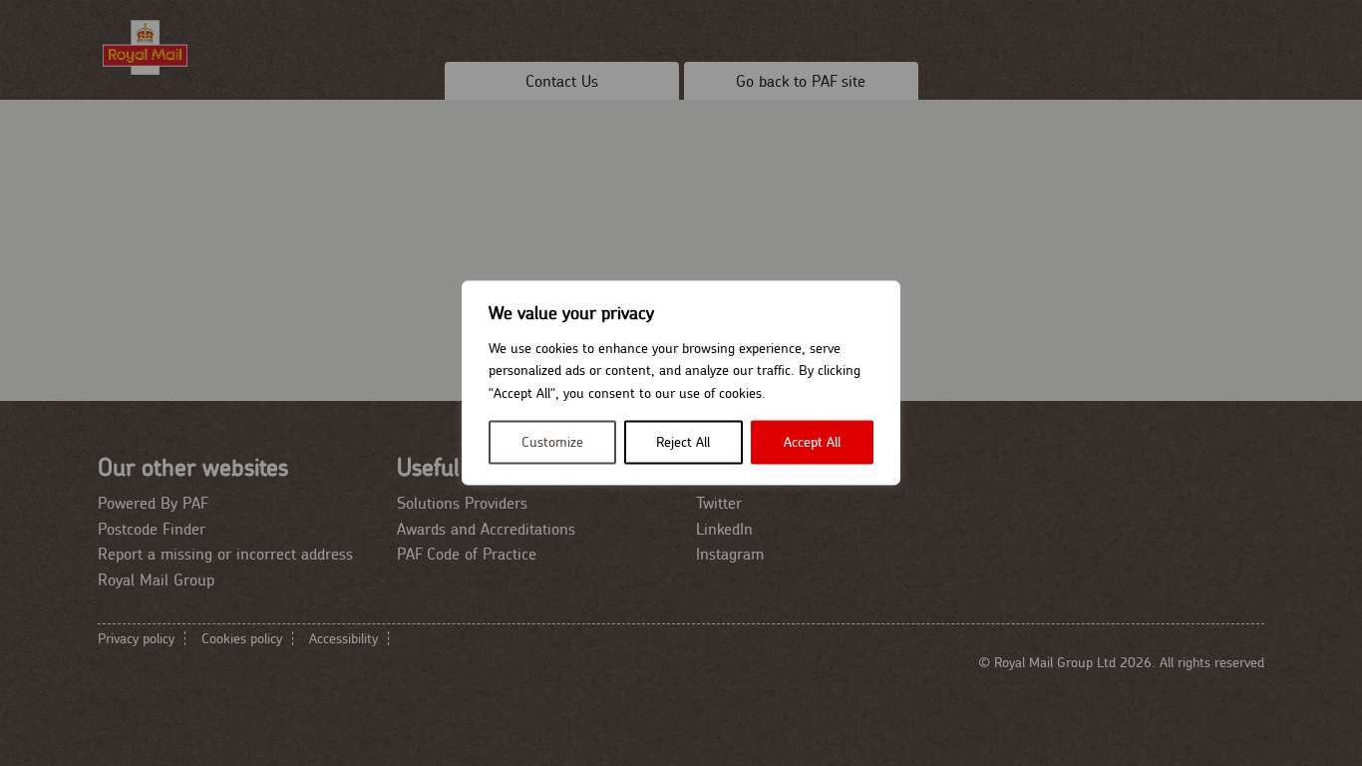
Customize (552, 443)
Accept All (812, 443)
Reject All (683, 443)
